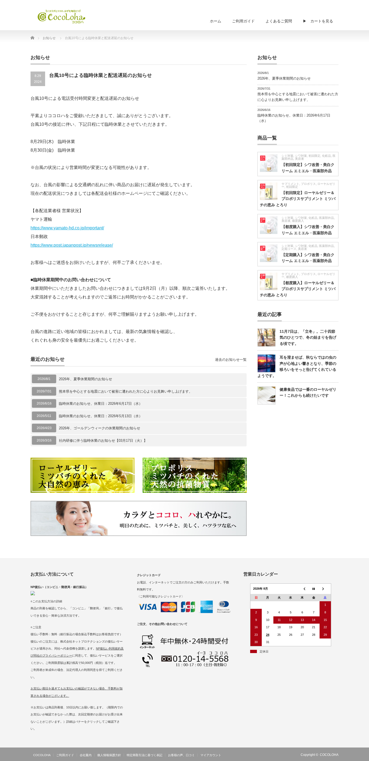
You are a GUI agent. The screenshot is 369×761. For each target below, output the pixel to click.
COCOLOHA (42, 755)
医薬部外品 (326, 217)
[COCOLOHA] (61, 16)
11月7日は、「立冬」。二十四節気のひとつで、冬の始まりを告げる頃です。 (308, 337)
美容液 (299, 158)
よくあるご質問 (279, 21)
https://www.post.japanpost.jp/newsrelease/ (72, 245)
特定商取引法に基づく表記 (144, 755)
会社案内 (86, 755)
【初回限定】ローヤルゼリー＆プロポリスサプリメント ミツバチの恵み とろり (298, 199)
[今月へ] (314, 589)
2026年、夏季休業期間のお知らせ (85, 379)
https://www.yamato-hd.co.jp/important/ (67, 228)
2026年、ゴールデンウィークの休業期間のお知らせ (99, 428)
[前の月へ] (302, 589)
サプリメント (290, 183)
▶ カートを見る (318, 21)
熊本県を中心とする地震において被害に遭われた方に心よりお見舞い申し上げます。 (125, 391)
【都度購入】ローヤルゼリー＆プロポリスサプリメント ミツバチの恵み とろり (298, 289)
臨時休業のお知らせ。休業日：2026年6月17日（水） (100, 404)
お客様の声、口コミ (181, 755)
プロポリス (308, 183)
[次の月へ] (325, 589)
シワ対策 (301, 155)
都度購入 (298, 220)
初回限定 (314, 155)
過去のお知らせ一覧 (231, 360)
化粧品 (326, 155)
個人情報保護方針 (109, 755)
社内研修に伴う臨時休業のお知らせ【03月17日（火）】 (103, 441)
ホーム (215, 21)
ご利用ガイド (243, 21)
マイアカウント (210, 755)
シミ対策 (287, 155)
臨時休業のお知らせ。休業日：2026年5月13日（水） (100, 416)
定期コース (288, 248)
